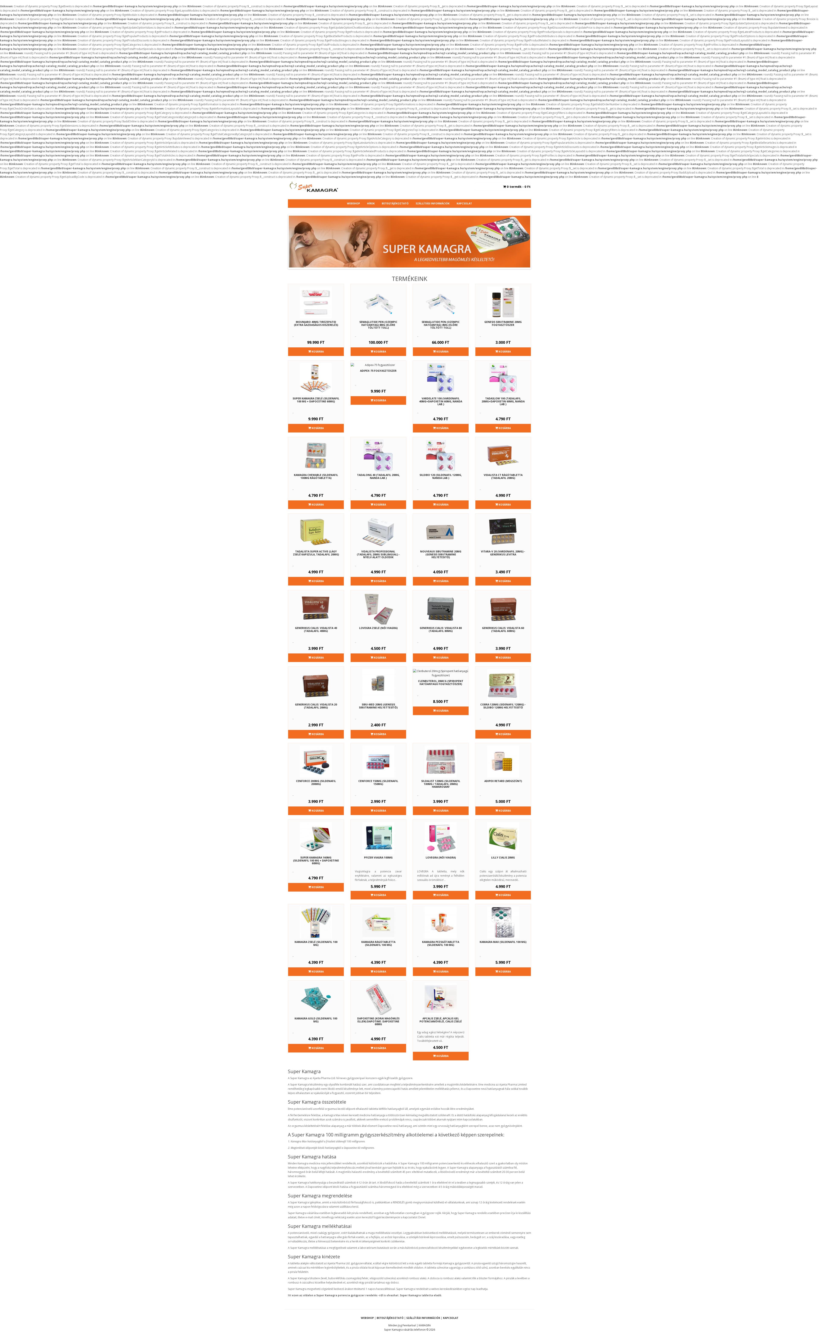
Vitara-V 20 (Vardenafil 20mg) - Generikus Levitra (503, 553)
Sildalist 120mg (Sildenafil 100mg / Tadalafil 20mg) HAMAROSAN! (440, 783)
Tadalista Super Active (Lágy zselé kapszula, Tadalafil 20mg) (316, 553)
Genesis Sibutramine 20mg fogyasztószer (503, 323)
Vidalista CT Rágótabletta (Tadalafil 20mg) (503, 476)
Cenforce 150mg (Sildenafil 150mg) (378, 782)
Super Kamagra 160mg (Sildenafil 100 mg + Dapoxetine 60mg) (316, 860)
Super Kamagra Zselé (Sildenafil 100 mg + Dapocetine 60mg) (316, 400)
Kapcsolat (464, 203)
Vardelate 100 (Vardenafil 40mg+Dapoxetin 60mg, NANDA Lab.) (440, 401)
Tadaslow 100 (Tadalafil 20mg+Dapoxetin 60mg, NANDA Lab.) (503, 401)
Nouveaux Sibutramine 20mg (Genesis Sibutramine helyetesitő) (440, 554)
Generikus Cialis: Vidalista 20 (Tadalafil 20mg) (316, 706)
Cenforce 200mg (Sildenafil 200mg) (316, 782)
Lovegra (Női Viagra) (441, 857)
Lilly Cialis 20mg (503, 857)
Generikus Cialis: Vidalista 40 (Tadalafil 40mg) (316, 629)
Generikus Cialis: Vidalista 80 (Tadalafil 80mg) (441, 629)
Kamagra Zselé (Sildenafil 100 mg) (316, 943)
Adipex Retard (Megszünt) (503, 781)
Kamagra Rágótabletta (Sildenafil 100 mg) (378, 943)
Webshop (353, 203)
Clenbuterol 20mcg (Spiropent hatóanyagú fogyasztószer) (440, 682)
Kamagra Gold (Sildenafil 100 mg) (316, 1020)
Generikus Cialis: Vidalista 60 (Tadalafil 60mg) (503, 629)
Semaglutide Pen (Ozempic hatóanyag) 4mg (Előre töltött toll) (441, 324)
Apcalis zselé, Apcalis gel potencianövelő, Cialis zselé (441, 1020)
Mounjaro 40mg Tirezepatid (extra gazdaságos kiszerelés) (316, 323)
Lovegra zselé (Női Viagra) (378, 628)
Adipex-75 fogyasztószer (378, 371)
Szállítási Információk (433, 203)
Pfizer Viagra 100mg (378, 857)
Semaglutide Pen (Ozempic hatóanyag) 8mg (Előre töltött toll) (378, 324)
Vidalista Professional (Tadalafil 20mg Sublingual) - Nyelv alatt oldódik (378, 554)
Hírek (371, 203)
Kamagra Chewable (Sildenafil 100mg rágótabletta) (316, 476)
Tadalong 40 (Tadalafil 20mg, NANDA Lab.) (378, 476)
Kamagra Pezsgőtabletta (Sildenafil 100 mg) (440, 943)
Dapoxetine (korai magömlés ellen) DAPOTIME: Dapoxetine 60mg (378, 1021)
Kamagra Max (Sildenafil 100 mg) (503, 942)
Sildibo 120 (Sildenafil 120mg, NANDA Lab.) (441, 476)
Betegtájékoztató (395, 203)
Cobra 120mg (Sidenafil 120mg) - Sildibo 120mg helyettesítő (503, 706)
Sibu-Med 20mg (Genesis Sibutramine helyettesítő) (378, 706)
